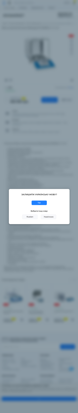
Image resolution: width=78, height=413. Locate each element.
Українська (48, 217)
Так (39, 203)
